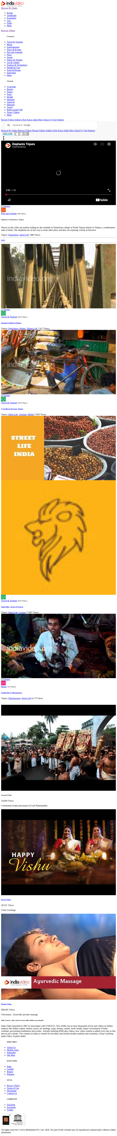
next (3, 240)
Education (11, 73)
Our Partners (58, 120)
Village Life (32, 328)
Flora (9, 55)
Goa (9, 20)
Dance (10, 92)
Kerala (10, 13)
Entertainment (13, 47)
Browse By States (9, 8)
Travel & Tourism (15, 42)
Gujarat (22, 612)
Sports (10, 57)
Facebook (11, 1107)
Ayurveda (11, 86)
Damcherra (13, 235)
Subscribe (11, 1052)
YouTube (11, 1105)
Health (10, 97)
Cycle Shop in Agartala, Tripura (12, 409)
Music (9, 44)
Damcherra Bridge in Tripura (11, 323)
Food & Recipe (14, 70)
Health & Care (13, 67)
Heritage (11, 99)
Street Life (24, 235)
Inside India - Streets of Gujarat (12, 607)
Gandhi (10, 1069)
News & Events (14, 49)
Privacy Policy (13, 1085)
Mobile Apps (13, 1050)
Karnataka (11, 18)
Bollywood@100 (15, 110)
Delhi (9, 23)
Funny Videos (13, 112)
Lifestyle (11, 102)
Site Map (11, 1055)
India (9, 1066)
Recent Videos (7, 120)
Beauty (10, 89)
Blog (40, 120)
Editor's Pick (20, 120)
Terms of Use (13, 1088)
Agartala (23, 414)
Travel (10, 107)
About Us (47, 120)
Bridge (22, 328)
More (9, 26)
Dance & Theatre (14, 60)
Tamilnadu (11, 15)
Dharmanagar (14, 698)
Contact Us (12, 1093)
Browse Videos (8, 30)
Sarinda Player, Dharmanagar (11, 693)
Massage (11, 104)
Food (9, 94)
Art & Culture (13, 62)
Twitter (10, 1110)
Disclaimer (12, 1091)
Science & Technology (17, 65)
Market (31, 414)
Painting (10, 1074)
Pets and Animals (14, 52)
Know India (32, 120)
